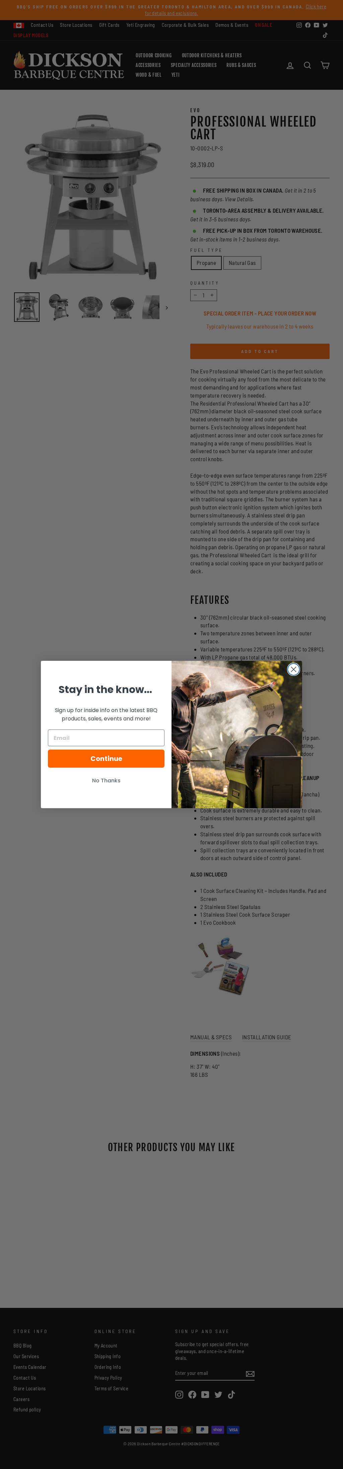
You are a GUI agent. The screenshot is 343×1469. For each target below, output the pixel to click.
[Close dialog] (293, 669)
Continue (106, 758)
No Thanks (106, 780)
